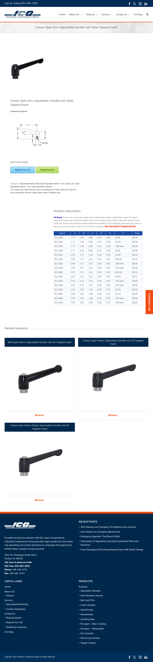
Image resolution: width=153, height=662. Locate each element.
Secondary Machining (17, 604)
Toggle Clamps (88, 642)
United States (11, 548)
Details (41, 415)
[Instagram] (140, 3)
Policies (10, 595)
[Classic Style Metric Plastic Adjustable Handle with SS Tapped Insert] (40, 459)
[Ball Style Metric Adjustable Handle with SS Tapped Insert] (40, 374)
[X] (134, 3)
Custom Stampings (16, 608)
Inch (12, 192)
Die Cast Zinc (71, 189)
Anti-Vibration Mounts (92, 595)
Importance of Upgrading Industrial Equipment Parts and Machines (110, 543)
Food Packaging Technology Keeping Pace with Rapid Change (112, 549)
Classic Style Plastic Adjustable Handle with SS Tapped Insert (113, 342)
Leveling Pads (88, 619)
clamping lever (48, 189)
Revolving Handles (90, 637)
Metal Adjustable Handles (41, 186)
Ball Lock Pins (88, 600)
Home (7, 586)
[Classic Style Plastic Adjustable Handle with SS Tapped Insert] (113, 374)
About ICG (9, 591)
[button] (147, 14)
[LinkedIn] (145, 3)
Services (8, 600)
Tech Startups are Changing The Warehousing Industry (108, 526)
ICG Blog (8, 631)
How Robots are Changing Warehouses (100, 531)
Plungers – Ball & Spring (93, 623)
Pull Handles (87, 633)
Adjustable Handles (28, 183)
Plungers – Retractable (92, 628)
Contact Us (9, 613)
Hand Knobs (87, 609)
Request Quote (13, 617)
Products (83, 586)
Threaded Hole (54, 192)
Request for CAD (14, 622)
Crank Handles (88, 604)
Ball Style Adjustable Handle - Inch (50, 183)
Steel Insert (43, 192)
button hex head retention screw (28, 189)
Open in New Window (19, 162)
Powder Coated (31, 192)
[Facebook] (128, 3)
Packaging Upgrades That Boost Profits (100, 536)
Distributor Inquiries (16, 627)
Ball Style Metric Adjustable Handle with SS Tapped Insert (40, 342)
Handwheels (87, 614)
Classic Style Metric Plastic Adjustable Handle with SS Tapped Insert (39, 427)
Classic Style (60, 189)
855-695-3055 (29, 3)
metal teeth (19, 192)
